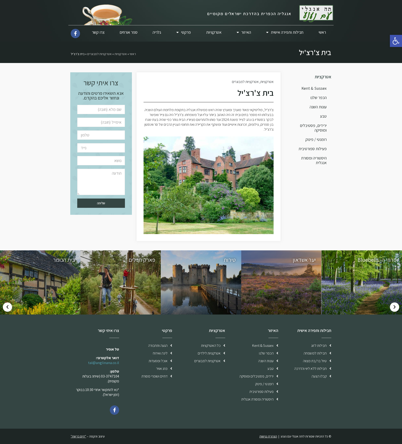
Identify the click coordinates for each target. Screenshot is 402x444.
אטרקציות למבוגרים (99, 54)
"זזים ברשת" (78, 436)
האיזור (246, 32)
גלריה (157, 32)
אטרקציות (213, 32)
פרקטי (186, 32)
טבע (323, 116)
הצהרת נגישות (268, 436)
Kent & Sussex (314, 88)
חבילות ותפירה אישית (287, 32)
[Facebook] (114, 410)
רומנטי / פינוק (316, 139)
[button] (394, 307)
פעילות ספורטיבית (312, 148)
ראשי (322, 32)
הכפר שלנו (318, 97)
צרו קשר (98, 32)
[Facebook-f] (75, 33)
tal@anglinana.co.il (103, 362)
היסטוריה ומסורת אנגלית (314, 160)
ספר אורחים (128, 32)
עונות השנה (318, 106)
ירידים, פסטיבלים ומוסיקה (313, 128)
